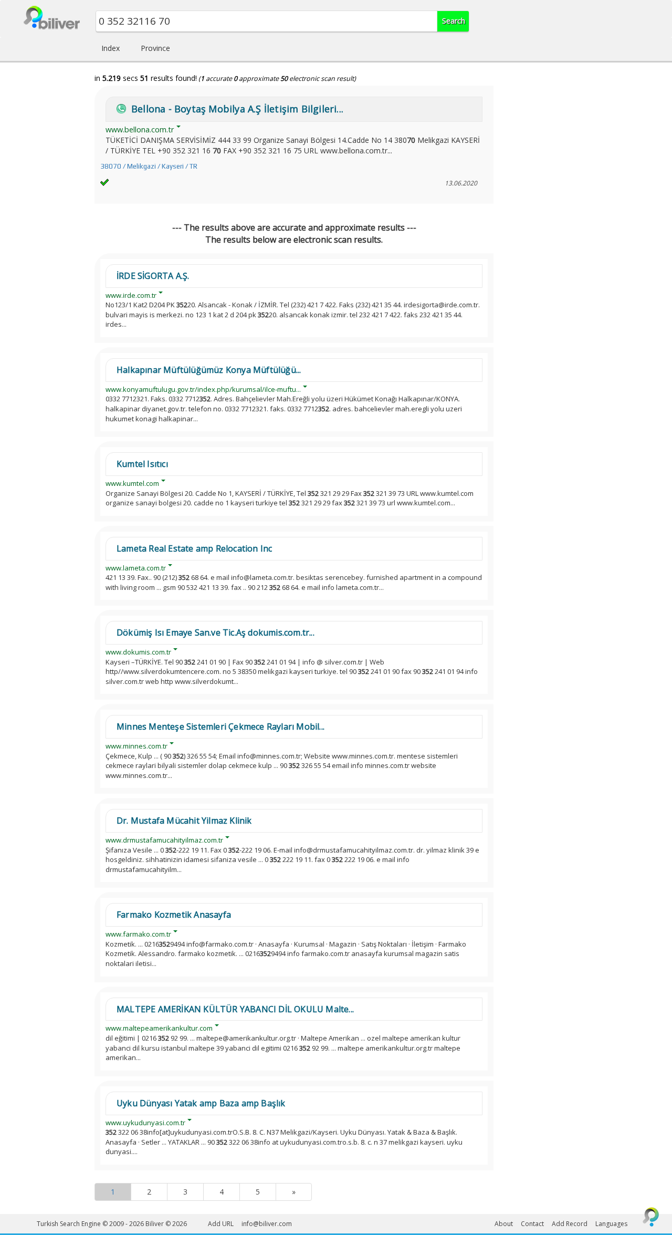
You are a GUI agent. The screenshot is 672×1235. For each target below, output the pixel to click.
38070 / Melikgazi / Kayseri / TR (148, 166)
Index (110, 48)
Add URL (221, 1223)
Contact (532, 1223)
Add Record (569, 1223)
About (504, 1223)
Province (155, 48)
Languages (611, 1223)
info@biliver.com (267, 1223)
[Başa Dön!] (651, 1216)
